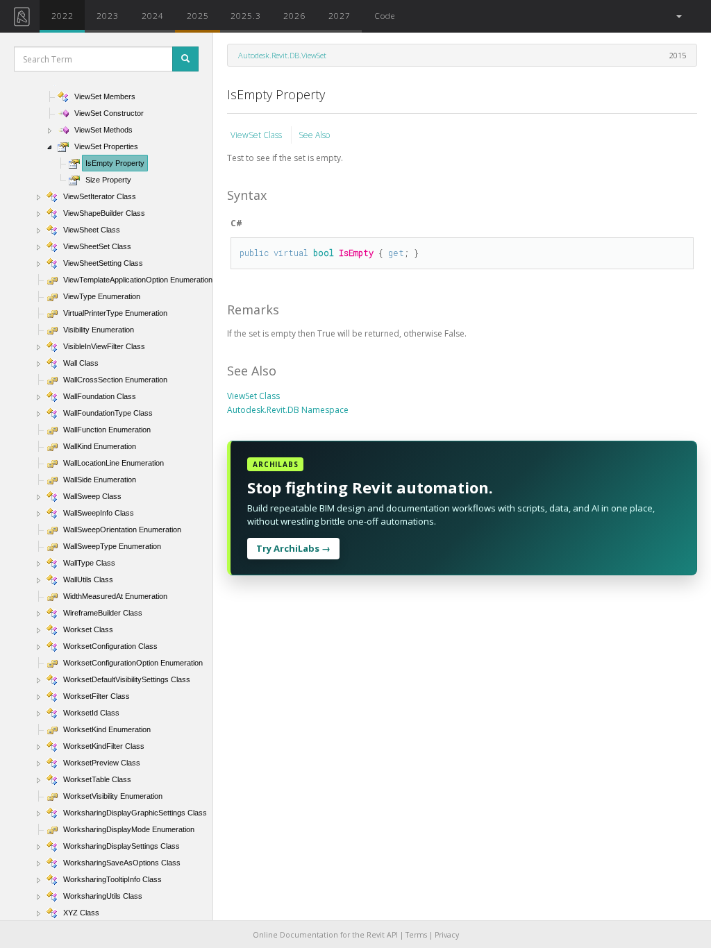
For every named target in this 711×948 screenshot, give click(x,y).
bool (323, 252)
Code (384, 15)
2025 (198, 15)
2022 (62, 15)
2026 (294, 15)
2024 (153, 15)
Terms (416, 935)
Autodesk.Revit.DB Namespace (288, 410)
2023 (108, 15)
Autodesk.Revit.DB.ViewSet (282, 55)
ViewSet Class (257, 135)
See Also (314, 135)
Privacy (447, 935)
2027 (339, 15)
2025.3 (246, 15)
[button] (678, 16)
